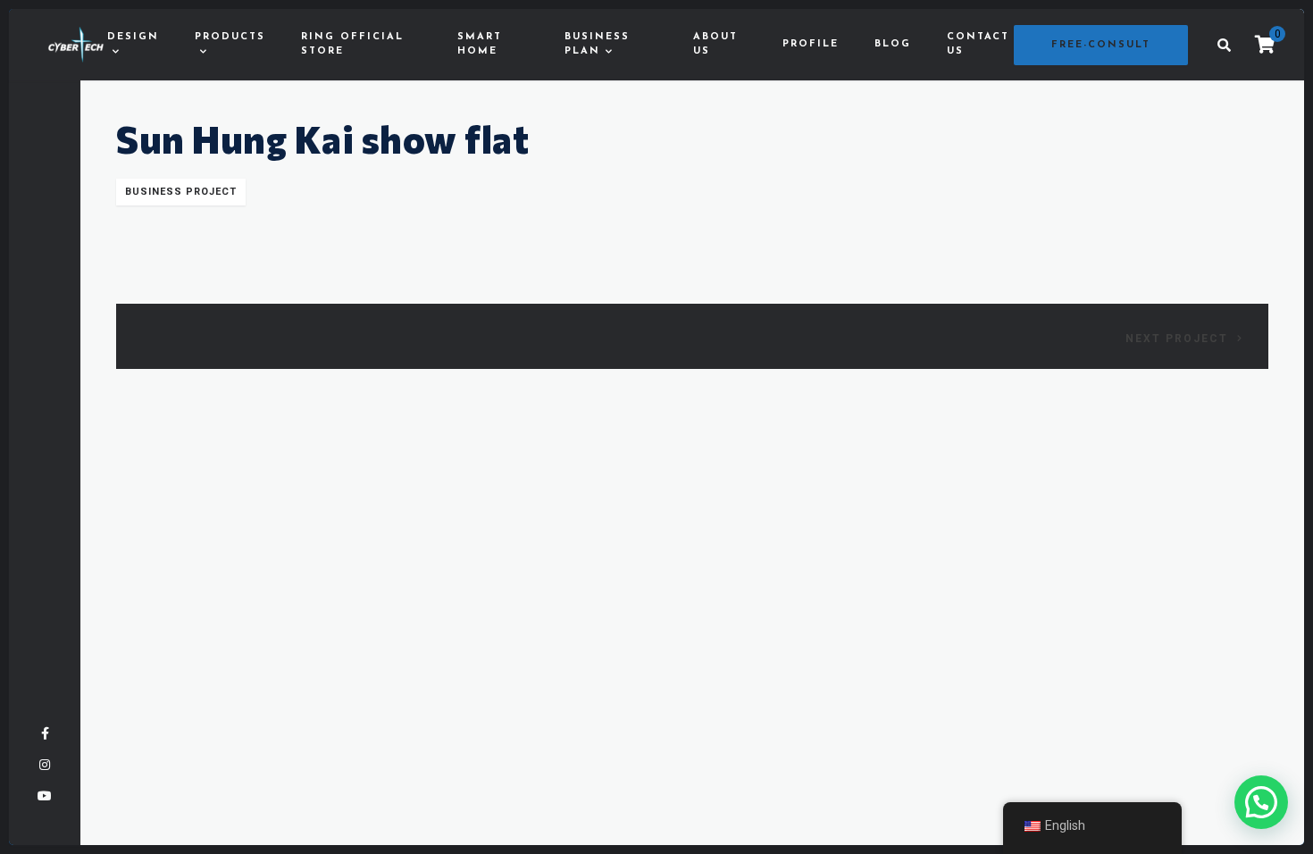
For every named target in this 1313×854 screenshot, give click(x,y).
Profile (810, 44)
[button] (1261, 802)
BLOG (892, 44)
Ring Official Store (352, 44)
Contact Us (978, 44)
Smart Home (479, 44)
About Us (715, 44)
